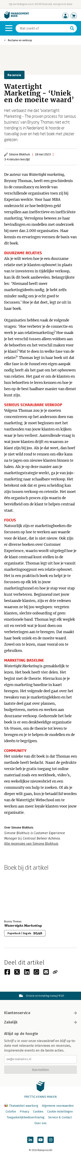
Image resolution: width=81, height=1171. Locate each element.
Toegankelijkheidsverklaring (25, 1117)
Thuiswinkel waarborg (23, 1106)
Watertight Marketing (23, 926)
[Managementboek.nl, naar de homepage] (16, 18)
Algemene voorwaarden (58, 1106)
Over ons (40, 1123)
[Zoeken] (72, 28)
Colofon (11, 1111)
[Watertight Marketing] (18, 894)
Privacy (24, 1111)
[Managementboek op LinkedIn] (30, 1140)
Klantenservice (17, 1013)
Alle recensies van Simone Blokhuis (31, 844)
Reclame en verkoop (20, 40)
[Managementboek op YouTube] (40, 1140)
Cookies (38, 1111)
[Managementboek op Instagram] (51, 1140)
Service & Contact (60, 1117)
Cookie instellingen (60, 1111)
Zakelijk (10, 1022)
